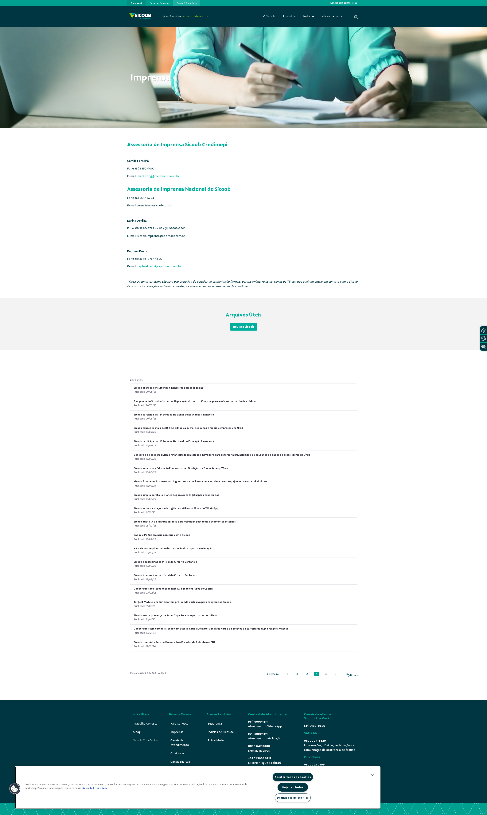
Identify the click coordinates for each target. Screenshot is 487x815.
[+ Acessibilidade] (483, 347)
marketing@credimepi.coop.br (158, 176)
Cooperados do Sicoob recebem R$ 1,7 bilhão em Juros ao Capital (173, 588)
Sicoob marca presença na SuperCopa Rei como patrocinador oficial (175, 615)
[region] (197, 787)
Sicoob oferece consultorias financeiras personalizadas (168, 387)
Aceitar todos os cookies (293, 776)
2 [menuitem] (298, 674)
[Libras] (483, 330)
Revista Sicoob (243, 326)
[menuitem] (136, 3)
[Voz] (483, 338)
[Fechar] (372, 775)
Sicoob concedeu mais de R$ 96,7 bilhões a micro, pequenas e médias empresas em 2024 (188, 428)
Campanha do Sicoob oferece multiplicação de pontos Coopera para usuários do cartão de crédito (194, 401)
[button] (15, 789)
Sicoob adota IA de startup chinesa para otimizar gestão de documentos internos (185, 521)
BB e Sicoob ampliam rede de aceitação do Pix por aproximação (173, 548)
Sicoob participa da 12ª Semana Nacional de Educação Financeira (174, 414)
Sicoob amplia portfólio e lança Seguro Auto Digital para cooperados (176, 495)
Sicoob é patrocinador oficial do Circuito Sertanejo (165, 561)
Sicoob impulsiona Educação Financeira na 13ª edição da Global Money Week (181, 468)
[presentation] (136, 3)
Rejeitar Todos (292, 787)
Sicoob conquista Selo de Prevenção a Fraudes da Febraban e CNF (175, 642)
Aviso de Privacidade (95, 788)
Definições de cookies (293, 797)
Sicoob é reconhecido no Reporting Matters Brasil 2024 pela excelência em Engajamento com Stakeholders (200, 481)
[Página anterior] (272, 674)
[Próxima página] (353, 675)
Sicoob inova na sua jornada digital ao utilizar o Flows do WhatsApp (176, 508)
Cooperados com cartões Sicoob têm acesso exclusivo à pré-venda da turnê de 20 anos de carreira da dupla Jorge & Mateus (211, 628)
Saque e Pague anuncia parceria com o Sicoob (162, 535)
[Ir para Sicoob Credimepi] (140, 16)
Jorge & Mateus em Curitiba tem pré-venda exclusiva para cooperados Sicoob (182, 602)
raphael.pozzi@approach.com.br (159, 266)
